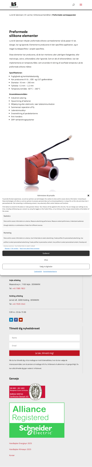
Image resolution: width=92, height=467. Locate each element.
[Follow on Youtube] (21, 320)
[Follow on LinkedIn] (11, 320)
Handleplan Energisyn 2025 (20, 443)
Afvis (46, 260)
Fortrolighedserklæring (50, 271)
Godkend (46, 253)
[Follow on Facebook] (16, 320)
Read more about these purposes (29, 248)
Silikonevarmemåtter (42, 14)
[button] (88, 195)
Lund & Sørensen (16, 14)
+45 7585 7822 (18, 288)
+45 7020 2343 (18, 303)
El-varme (28, 14)
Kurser (12, 455)
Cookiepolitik (38, 271)
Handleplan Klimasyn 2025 (20, 449)
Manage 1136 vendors (11, 248)
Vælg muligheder (46, 266)
